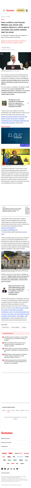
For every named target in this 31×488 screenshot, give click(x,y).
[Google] (2, 469)
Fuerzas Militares (15, 327)
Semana (3, 16)
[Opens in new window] (5, 469)
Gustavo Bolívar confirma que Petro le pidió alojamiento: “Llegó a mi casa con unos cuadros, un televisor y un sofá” (11, 210)
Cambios (24, 327)
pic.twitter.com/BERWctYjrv (9, 230)
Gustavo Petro (5, 327)
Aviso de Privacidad (6, 472)
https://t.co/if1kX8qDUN (8, 228)
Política (8, 16)
